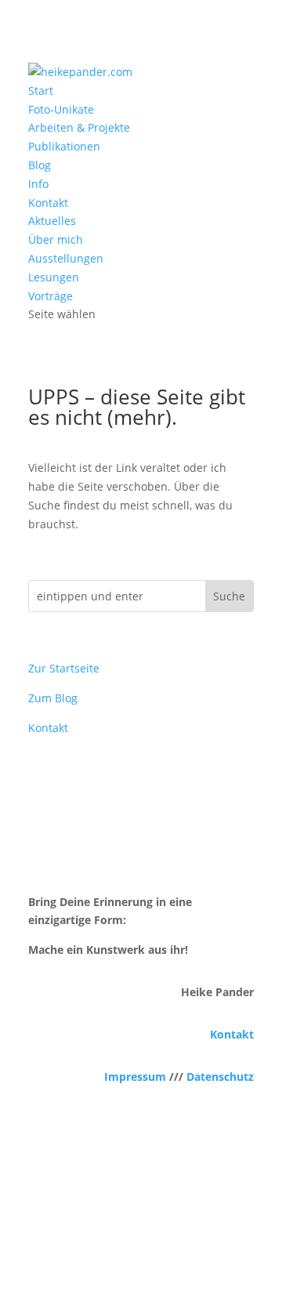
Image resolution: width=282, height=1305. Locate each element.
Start (40, 90)
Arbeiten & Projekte (79, 127)
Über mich (55, 239)
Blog (39, 165)
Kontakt (48, 202)
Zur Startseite (63, 668)
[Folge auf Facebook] (109, 1223)
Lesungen (53, 277)
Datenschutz (220, 1076)
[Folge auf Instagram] (141, 1223)
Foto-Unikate (61, 109)
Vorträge (50, 295)
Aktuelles (52, 220)
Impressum (135, 1076)
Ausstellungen (65, 258)
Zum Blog (53, 698)
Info (38, 183)
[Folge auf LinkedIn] (172, 1223)
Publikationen (64, 146)
